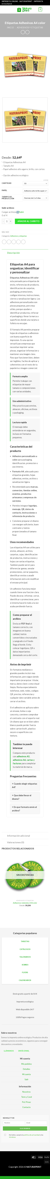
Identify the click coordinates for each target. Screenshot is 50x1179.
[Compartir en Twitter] (14, 242)
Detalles (26, 1069)
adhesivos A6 (19, 760)
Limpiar (45, 180)
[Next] (11, 91)
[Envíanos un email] (14, 1156)
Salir (26, 1079)
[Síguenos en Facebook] (2, 1156)
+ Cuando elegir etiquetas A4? (24, 785)
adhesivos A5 (23, 756)
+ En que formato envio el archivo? (24, 809)
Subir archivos (8, 208)
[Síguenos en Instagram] (6, 1156)
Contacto (26, 1107)
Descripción (13, 252)
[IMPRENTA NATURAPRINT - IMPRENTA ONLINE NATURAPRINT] (25, 9)
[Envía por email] (18, 242)
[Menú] (3, 9)
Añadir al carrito (28, 221)
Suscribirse (25, 1128)
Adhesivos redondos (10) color (25, 903)
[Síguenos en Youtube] (2, 1161)
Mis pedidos (26, 1064)
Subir (21, 212)
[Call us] (18, 1156)
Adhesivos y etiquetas (30, 27)
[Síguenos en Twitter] (10, 1156)
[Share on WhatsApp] (4, 242)
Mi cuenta (26, 1074)
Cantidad (7, 183)
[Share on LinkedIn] (23, 242)
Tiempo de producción (8, 198)
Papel (4, 190)
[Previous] (4, 91)
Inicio (10, 27)
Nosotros (26, 1092)
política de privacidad (32, 1135)
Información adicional (18, 835)
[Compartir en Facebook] (9, 242)
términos (12, 1137)
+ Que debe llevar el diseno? (21, 797)
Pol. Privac (26, 1102)
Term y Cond (26, 1097)
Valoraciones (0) (15, 842)
